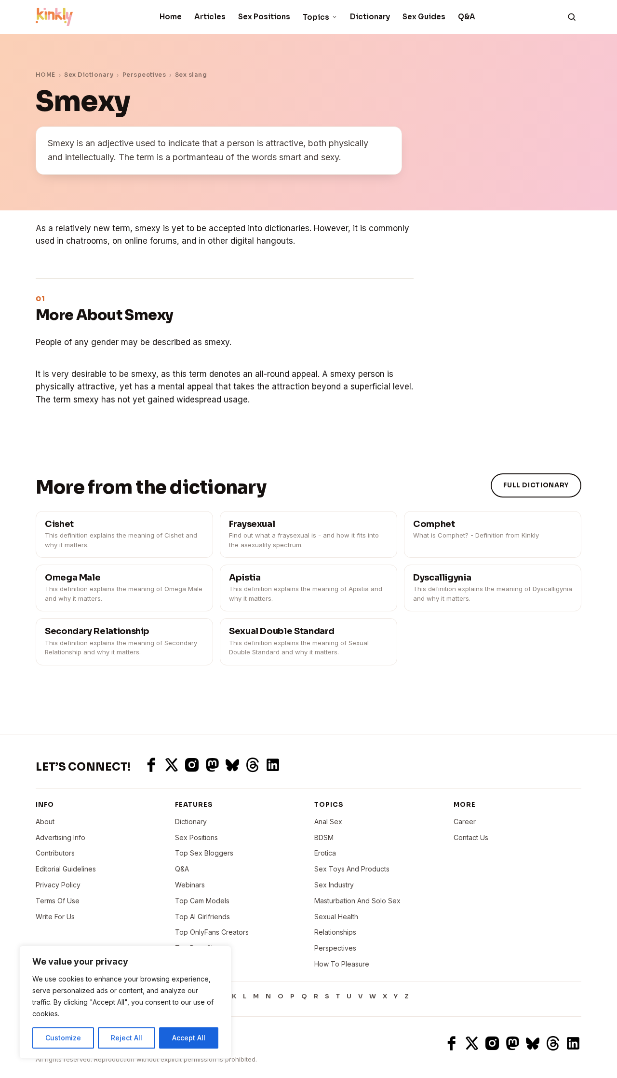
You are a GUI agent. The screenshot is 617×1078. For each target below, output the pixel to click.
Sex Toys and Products (351, 869)
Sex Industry (334, 885)
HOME (45, 74)
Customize (63, 1038)
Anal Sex (328, 821)
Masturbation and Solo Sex (357, 901)
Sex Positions (264, 16)
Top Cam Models (202, 901)
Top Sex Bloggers (204, 853)
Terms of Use (58, 901)
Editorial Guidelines (66, 869)
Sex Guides (423, 16)
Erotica (325, 853)
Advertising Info (60, 837)
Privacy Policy (58, 885)
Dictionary (370, 16)
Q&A (466, 16)
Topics (316, 17)
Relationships (335, 932)
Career (465, 821)
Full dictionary (536, 485)
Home (171, 16)
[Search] (571, 17)
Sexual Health (336, 916)
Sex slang (191, 74)
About (45, 821)
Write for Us (55, 916)
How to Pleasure (341, 964)
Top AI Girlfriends (202, 916)
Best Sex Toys (198, 964)
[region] (125, 1002)
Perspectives (144, 74)
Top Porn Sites (198, 948)
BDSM (324, 837)
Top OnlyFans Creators (212, 932)
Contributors (55, 853)
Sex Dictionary (88, 74)
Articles (210, 16)
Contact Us (471, 837)
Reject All (126, 1038)
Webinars (190, 885)
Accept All (188, 1038)
